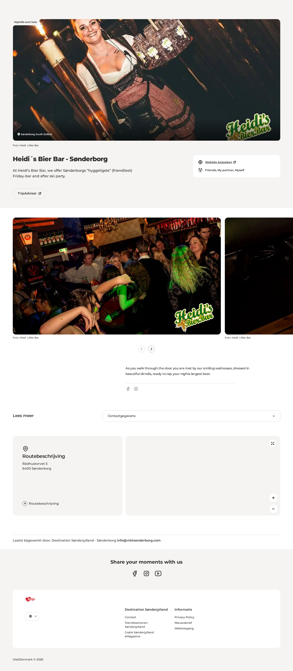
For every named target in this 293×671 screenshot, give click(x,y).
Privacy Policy (184, 617)
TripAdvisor (27, 193)
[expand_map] (272, 443)
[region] (203, 476)
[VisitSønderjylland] (38, 599)
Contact (130, 617)
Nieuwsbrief (183, 623)
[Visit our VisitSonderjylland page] (134, 573)
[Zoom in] (273, 497)
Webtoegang (184, 628)
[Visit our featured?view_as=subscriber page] (158, 573)
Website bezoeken (218, 162)
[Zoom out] (273, 509)
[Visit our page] (146, 573)
